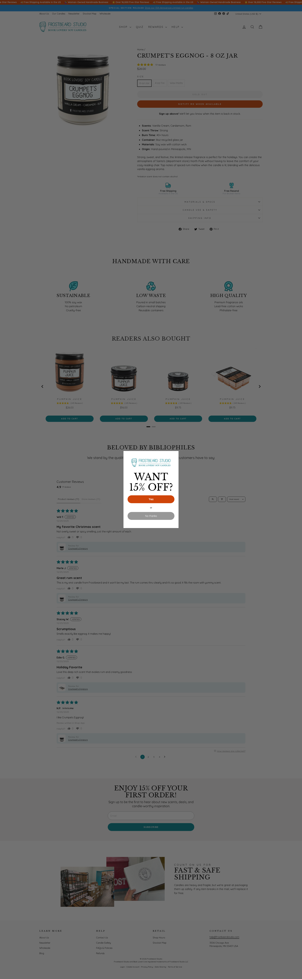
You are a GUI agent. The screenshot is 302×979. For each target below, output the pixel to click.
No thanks (151, 515)
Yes (151, 499)
